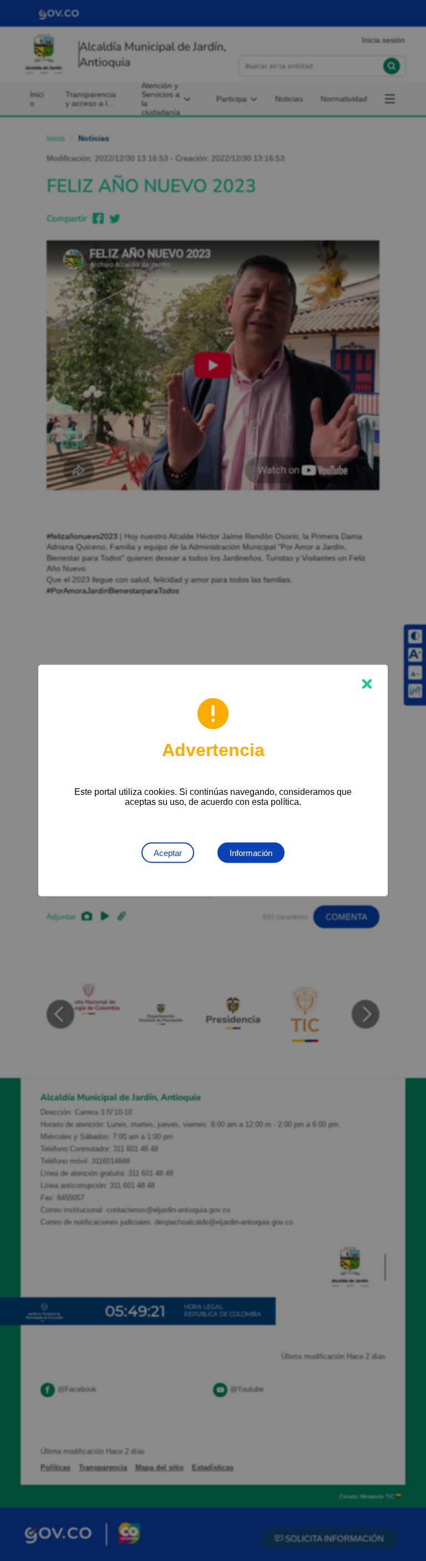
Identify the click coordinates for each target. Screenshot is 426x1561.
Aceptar (168, 853)
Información (251, 853)
